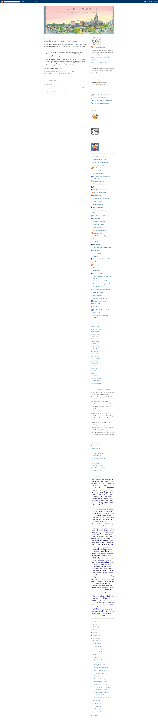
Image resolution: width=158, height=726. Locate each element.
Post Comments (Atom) (58, 92)
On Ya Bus (96, 242)
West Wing (110, 542)
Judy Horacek (97, 295)
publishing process (105, 592)
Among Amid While (99, 239)
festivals (106, 568)
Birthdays (111, 483)
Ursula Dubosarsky (96, 383)
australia (96, 551)
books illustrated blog (99, 236)
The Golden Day (95, 448)
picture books (96, 587)
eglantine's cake (98, 173)
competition (109, 560)
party (103, 585)
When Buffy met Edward (101, 668)
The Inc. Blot (97, 244)
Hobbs (111, 503)
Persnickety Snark (98, 224)
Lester (108, 517)
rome (104, 594)
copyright (94, 562)
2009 (94, 638)
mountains (100, 581)
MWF (101, 521)
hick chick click (97, 233)
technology (105, 600)
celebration (105, 558)
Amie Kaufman (97, 227)
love (113, 579)
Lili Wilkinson (97, 307)
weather (96, 609)
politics (96, 589)
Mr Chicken (94, 526)
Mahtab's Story (95, 463)
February (97, 709)
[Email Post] (73, 71)
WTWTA (102, 542)
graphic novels (98, 575)
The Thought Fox (98, 207)
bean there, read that (99, 221)
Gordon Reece (95, 346)
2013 (94, 627)
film (94, 570)
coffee (95, 560)
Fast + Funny (99, 492)
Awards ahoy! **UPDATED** (102, 684)
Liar (100, 519)
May (96, 700)
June (96, 657)
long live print (64, 73)
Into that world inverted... (100, 190)
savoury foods (110, 594)
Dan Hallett (95, 490)
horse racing (101, 577)
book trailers (110, 553)
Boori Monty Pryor (97, 486)
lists (103, 579)
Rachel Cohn (97, 304)
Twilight (105, 540)
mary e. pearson (98, 273)
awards (103, 551)
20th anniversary (96, 479)
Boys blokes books (98, 287)
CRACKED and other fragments (102, 247)
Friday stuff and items (100, 682)
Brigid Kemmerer (98, 181)
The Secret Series (96, 456)
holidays (94, 577)
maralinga (93, 581)
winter (111, 609)
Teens (106, 534)
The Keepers (94, 451)
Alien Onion (79, 9)
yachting (99, 613)
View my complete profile (100, 62)
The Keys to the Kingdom (103, 538)
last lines (98, 579)
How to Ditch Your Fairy (98, 468)
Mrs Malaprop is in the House (102, 697)
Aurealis (107, 481)
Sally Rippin (97, 253)
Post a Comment (48, 84)
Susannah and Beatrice (100, 98)
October (97, 646)
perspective (109, 585)
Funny (110, 494)
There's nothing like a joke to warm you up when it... (102, 688)
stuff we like (106, 598)
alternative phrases (106, 547)
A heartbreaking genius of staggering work (101, 693)
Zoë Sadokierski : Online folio (102, 281)
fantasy (103, 566)
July (96, 654)
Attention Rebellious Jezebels (102, 259)
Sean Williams (97, 201)
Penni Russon (104, 528)
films (104, 570)
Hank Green (95, 502)
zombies (103, 615)
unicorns (101, 607)
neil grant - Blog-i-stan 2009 (101, 289)
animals (110, 549)
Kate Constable (95, 358)
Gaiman (96, 496)
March (97, 706)
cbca (99, 558)
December (98, 640)
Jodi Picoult (94, 351)
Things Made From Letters (101, 95)
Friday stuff (102, 494)
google (105, 572)
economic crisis (103, 564)
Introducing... (96, 507)
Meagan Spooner (98, 292)
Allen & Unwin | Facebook (101, 103)
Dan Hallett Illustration (100, 192)
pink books (105, 587)
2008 (94, 715)
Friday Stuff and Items (100, 665)
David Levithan (95, 339)
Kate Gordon (97, 195)
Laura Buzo (102, 517)
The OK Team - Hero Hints (98, 458)
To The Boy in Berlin (97, 453)
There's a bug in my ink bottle (102, 284)
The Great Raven (98, 168)
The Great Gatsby (103, 536)
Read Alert (96, 312)
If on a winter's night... (100, 679)
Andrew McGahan (96, 329)
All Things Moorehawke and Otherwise (101, 177)
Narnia (100, 526)
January (97, 712)
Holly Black (96, 250)
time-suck (98, 605)
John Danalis (102, 509)
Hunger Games (108, 505)
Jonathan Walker (98, 204)
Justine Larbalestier (99, 187)
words (101, 611)
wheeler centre (104, 609)
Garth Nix (94, 344)
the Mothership (107, 602)
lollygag (95, 256)
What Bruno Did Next (100, 673)
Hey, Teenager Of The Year (101, 216)
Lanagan (95, 517)
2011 (94, 632)
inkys (92, 579)
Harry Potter (103, 503)
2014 (94, 624)
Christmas (109, 488)
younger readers (108, 613)
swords (99, 600)
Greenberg (96, 500)
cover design (103, 562)
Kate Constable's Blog (100, 159)
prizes (100, 589)
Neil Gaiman (107, 526)
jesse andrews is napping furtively (100, 316)
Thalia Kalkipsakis (96, 378)
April (96, 703)
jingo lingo (96, 265)
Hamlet (111, 500)
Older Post (85, 88)
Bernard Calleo (102, 483)
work (106, 611)
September (98, 649)
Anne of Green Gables (97, 481)
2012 (94, 630)
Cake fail (97, 676)
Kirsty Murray (106, 515)
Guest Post (104, 500)
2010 (94, 635)
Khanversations (98, 184)
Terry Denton (94, 376)
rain (113, 592)
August (97, 652)
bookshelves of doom (99, 262)
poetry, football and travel (101, 198)
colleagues (101, 560)
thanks (99, 602)
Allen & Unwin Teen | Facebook (102, 100)
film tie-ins (98, 570)
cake (94, 558)
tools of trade (108, 605)
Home (65, 88)
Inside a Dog (94, 349)
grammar (111, 572)
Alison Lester (95, 327)
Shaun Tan (94, 373)
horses (108, 577)
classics (112, 558)
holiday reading (108, 575)
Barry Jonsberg (95, 331)
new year (111, 581)
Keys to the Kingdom (97, 465)
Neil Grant (94, 366)
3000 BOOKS (97, 270)
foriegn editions (96, 572)
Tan (101, 534)
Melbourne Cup (108, 524)
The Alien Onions (99, 47)
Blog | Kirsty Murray (99, 301)
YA (111, 545)
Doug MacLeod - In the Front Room (102, 277)
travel (96, 607)
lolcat (108, 579)
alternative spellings (100, 549)
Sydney (100, 532)
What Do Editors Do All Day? (100, 545)
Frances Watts (95, 341)
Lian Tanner (94, 361)
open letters (100, 583)
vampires (108, 607)
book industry (101, 553)
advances (97, 547)
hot (113, 577)
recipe (93, 594)
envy (109, 564)
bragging (104, 555)
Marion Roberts (108, 521)
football (110, 570)
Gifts (109, 496)
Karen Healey (95, 354)
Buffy (105, 486)
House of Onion (98, 505)
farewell (109, 566)
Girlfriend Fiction (96, 470)
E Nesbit (111, 490)
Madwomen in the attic (100, 210)
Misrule (95, 213)
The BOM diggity (96, 381)
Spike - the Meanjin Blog (100, 162)
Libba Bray (96, 218)
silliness (94, 596)
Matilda (95, 268)
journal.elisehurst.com (100, 298)
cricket (111, 562)
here (62, 68)
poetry (112, 587)
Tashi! (92, 460)
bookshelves (96, 555)
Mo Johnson (94, 363)
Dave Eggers (75, 44)
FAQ (93, 492)
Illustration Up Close (99, 230)
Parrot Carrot (94, 446)
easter (96, 564)
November (98, 643)
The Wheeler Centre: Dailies (101, 310)
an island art (97, 171)
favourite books (97, 568)
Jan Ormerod (105, 507)
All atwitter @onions (100, 670)
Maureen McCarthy (97, 523)
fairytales (97, 566)
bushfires (110, 555)
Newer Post (47, 88)
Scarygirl (100, 530)
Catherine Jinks (95, 334)
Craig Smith (94, 336)
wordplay (95, 611)
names (106, 581)
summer (94, 600)
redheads (98, 594)
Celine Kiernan (99, 488)
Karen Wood (94, 356)
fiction (110, 568)
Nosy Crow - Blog (98, 165)
